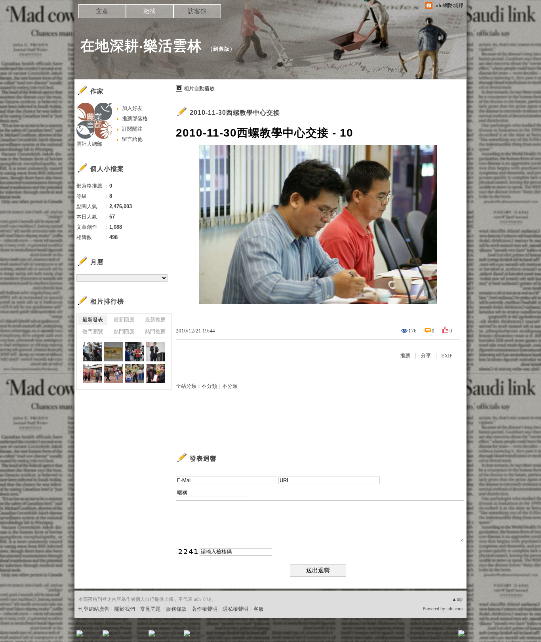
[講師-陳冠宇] (155, 351)
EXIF (446, 356)
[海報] (113, 351)
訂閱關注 (132, 129)
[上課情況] (92, 351)
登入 (411, 636)
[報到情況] (134, 351)
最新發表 (92, 320)
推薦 (405, 356)
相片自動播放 (199, 88)
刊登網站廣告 (93, 609)
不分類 (209, 386)
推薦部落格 (135, 119)
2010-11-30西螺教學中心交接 (235, 112)
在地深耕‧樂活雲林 (141, 46)
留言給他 (132, 139)
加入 (426, 636)
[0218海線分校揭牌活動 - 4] (92, 373)
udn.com (454, 609)
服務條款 (176, 609)
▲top (457, 599)
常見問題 (150, 609)
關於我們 (124, 609)
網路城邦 (445, 636)
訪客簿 (197, 11)
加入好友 (132, 108)
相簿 (149, 11)
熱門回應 (124, 331)
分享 (426, 356)
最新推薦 (155, 320)
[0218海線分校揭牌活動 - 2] (134, 373)
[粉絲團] (79, 633)
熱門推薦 (155, 331)
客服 (258, 609)
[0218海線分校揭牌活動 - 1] (155, 373)
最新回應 (124, 320)
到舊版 (221, 49)
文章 (102, 11)
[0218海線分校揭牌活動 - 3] (113, 373)
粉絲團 (92, 636)
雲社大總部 (89, 144)
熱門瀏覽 (92, 331)
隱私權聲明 (235, 609)
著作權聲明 (204, 609)
